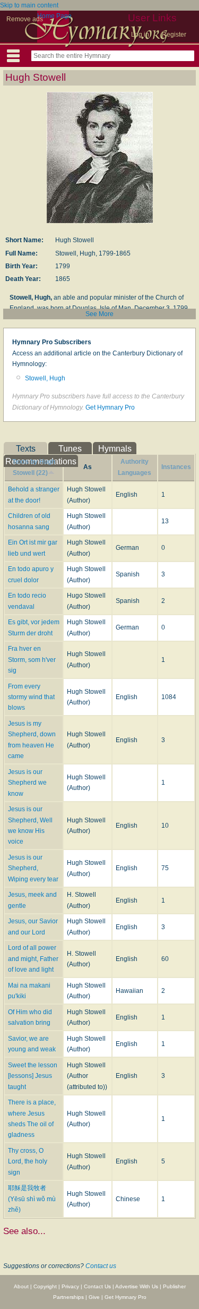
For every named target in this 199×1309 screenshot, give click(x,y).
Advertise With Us (136, 1286)
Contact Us (97, 1286)
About (21, 1286)
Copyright (45, 1286)
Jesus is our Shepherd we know (27, 782)
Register (174, 34)
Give (94, 1297)
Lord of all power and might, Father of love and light (33, 958)
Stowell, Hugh (45, 378)
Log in (140, 34)
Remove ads (24, 19)
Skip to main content (29, 5)
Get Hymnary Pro (110, 407)
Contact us (100, 1266)
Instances (176, 467)
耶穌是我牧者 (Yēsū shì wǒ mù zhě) (32, 1198)
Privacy (70, 1286)
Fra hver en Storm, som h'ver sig (32, 659)
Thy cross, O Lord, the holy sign (27, 1161)
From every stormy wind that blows (31, 697)
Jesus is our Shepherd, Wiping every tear (33, 868)
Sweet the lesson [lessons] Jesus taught (32, 1076)
